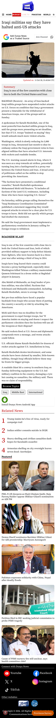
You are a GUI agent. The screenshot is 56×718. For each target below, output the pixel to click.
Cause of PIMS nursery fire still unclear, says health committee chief (24, 660)
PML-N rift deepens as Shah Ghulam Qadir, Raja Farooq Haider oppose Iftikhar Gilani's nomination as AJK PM (28, 496)
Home (9, 15)
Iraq (5, 392)
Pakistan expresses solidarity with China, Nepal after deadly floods (26, 579)
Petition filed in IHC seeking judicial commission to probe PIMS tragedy (28, 619)
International (35, 392)
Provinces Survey (43, 713)
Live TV (25, 15)
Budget (17, 15)
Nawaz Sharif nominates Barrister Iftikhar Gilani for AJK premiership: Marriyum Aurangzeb (27, 538)
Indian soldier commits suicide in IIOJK (27, 430)
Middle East (18, 392)
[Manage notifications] (5, 712)
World (47, 15)
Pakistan (36, 15)
